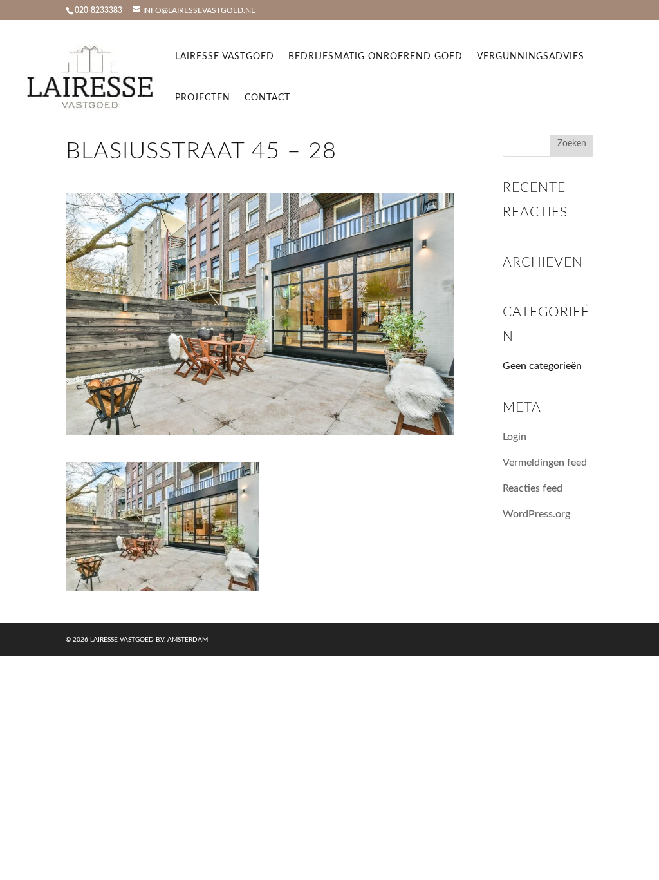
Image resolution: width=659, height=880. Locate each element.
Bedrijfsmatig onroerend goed (375, 56)
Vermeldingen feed (545, 462)
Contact (267, 97)
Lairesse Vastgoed (224, 56)
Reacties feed (532, 488)
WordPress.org (536, 514)
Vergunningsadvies (530, 56)
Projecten (202, 97)
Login (514, 437)
